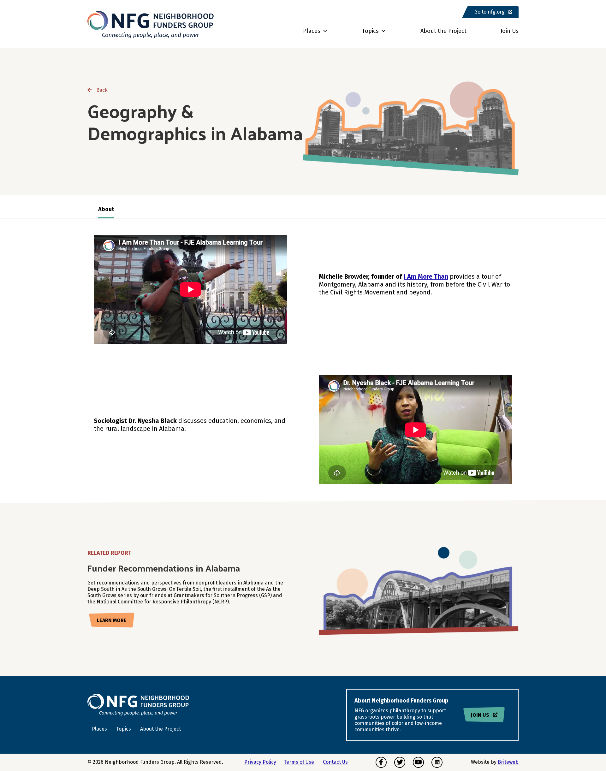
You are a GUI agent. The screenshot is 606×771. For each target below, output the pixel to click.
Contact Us (335, 762)
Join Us (510, 30)
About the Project (443, 30)
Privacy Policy (260, 762)
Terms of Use (299, 762)
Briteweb (508, 762)
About (106, 209)
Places (311, 30)
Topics (370, 30)
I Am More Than (426, 276)
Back (101, 90)
